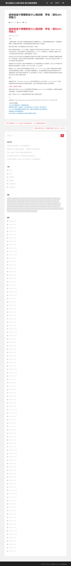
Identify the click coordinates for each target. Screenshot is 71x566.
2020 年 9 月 (12, 460)
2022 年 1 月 (12, 406)
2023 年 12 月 (13, 329)
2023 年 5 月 (12, 352)
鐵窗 (48, 208)
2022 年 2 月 (12, 403)
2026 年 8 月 (12, 221)
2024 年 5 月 (12, 312)
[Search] (62, 135)
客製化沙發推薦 (41, 201)
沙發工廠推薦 (56, 206)
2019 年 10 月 (13, 497)
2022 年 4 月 (12, 396)
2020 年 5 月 (12, 473)
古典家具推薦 (16, 198)
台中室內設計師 (56, 198)
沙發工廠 (50, 206)
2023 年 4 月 (12, 356)
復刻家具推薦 (43, 203)
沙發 (39, 206)
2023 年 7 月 (12, 345)
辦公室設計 (12, 187)
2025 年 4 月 (12, 275)
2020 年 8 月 (12, 463)
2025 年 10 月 (13, 255)
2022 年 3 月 (12, 399)
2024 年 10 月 (13, 295)
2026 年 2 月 (12, 241)
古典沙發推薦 (30, 198)
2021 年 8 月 (12, 423)
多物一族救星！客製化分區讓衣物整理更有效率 (19, 152)
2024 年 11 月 (13, 292)
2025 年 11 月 (13, 251)
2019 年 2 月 (12, 524)
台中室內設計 (38, 198)
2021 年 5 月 (12, 433)
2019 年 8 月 (12, 504)
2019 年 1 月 (12, 527)
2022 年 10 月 (13, 376)
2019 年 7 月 (12, 507)
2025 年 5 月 (12, 271)
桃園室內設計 (33, 206)
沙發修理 (44, 206)
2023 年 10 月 (13, 335)
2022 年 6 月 (12, 389)
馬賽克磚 (35, 211)
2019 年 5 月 (12, 514)
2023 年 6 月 (12, 349)
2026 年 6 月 (12, 228)
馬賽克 (9, 211)
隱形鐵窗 (61, 208)
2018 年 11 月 (13, 534)
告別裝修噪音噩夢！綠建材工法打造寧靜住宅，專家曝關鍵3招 (23, 159)
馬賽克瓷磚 (21, 211)
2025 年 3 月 (12, 278)
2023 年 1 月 (12, 366)
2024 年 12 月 (13, 288)
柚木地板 (27, 206)
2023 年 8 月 (12, 342)
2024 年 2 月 (12, 322)
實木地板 (27, 203)
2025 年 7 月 (12, 265)
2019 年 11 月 (13, 494)
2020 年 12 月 (13, 450)
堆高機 (15, 86)
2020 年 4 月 (12, 477)
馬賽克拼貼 (14, 211)
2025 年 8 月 (12, 261)
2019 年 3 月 (12, 521)
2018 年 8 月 (12, 544)
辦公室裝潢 (12, 184)
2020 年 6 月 (12, 470)
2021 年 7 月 (12, 426)
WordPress (64, 564)
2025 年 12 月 (13, 248)
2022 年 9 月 (12, 379)
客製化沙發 (33, 201)
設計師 (36, 208)
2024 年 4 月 (12, 315)
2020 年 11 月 (13, 453)
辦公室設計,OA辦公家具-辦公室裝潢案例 (21, 3)
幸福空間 (33, 203)
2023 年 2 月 (12, 362)
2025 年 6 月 (12, 268)
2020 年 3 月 (12, 480)
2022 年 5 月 (12, 393)
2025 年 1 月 (12, 285)
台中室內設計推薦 (12, 201)
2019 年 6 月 (12, 510)
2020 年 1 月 (12, 487)
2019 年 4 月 (12, 517)
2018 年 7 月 (12, 547)
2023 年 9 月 (12, 339)
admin (20, 22)
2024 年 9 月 (12, 298)
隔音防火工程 (54, 208)
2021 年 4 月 (12, 436)
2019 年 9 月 (12, 500)
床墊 (38, 203)
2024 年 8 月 (12, 302)
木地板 (9, 206)
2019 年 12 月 (13, 490)
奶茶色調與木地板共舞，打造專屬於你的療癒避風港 (21, 156)
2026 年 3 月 (12, 238)
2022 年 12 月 (13, 369)
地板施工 (27, 201)
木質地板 (21, 206)
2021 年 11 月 (13, 413)
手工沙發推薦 (57, 203)
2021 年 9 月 (12, 420)
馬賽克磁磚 (28, 211)
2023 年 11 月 (13, 332)
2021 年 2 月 (12, 443)
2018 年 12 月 (13, 531)
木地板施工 (14, 206)
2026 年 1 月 (12, 244)
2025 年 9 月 (12, 258)
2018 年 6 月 (12, 551)
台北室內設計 (20, 201)
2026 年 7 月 (12, 224)
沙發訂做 (15, 208)
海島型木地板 (30, 208)
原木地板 (10, 198)
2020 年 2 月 (12, 484)
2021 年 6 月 (12, 430)
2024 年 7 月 (12, 305)
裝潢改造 (11, 177)
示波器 (10, 86)
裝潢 (52, 3)
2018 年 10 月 (13, 537)
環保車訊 (57, 3)
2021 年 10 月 (13, 416)
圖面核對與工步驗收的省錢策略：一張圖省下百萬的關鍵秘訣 (23, 149)
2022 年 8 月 (12, 383)
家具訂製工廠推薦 (12, 203)
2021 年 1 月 (12, 446)
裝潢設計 (11, 180)
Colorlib (53, 564)
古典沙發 (23, 198)
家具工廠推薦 (55, 201)
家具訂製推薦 (20, 203)
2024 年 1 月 (12, 325)
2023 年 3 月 (12, 359)
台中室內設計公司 (46, 198)
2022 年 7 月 (12, 386)
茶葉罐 (19, 86)
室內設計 (49, 201)
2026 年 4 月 (12, 234)
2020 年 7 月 (12, 467)
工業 (47, 3)
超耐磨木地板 (42, 208)
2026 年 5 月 (12, 231)
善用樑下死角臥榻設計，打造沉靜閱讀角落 (18, 145)
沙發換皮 (10, 208)
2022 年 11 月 (13, 372)
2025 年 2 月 (12, 282)
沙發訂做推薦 (22, 208)
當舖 (63, 3)
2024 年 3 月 (12, 319)
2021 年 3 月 (12, 440)
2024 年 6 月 (12, 308)
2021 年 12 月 (13, 409)
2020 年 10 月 (13, 457)
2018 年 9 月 (12, 541)
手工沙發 (50, 203)
